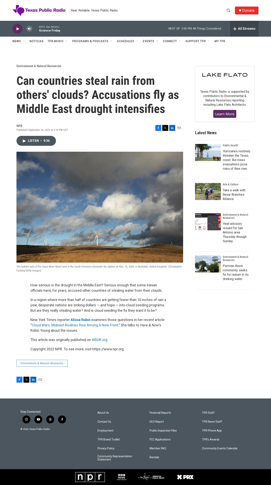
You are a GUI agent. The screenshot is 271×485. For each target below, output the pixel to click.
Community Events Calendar (220, 448)
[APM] (151, 477)
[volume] (29, 28)
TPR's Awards (210, 439)
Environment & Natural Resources (38, 66)
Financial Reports (160, 412)
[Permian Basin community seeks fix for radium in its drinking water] (208, 264)
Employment (105, 430)
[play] (17, 29)
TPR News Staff (212, 421)
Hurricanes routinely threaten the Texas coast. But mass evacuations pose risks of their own (236, 160)
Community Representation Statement (114, 458)
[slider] (35, 29)
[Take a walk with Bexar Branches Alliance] (208, 191)
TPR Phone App (212, 430)
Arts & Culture (230, 184)
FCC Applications (160, 439)
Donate (248, 10)
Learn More (224, 113)
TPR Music (56, 41)
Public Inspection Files (163, 430)
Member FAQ (158, 448)
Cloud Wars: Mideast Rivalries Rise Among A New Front (75, 325)
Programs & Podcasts (90, 41)
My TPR (219, 41)
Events (148, 41)
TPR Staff (208, 412)
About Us (103, 412)
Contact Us (104, 421)
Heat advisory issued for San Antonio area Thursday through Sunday (235, 232)
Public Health (230, 145)
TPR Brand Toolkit (108, 439)
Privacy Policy (105, 448)
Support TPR (195, 41)
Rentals (154, 457)
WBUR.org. (100, 340)
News (16, 41)
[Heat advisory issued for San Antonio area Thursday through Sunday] (208, 221)
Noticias (37, 41)
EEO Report (157, 421)
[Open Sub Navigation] (24, 41)
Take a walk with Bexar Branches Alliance (234, 194)
